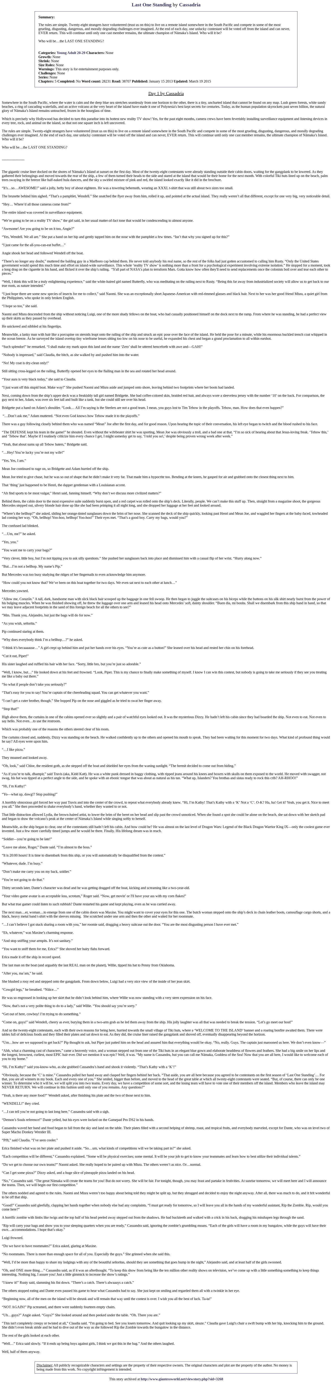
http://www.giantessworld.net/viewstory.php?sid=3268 (182, 1379)
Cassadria (190, 4)
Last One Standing (151, 4)
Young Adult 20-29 (71, 53)
